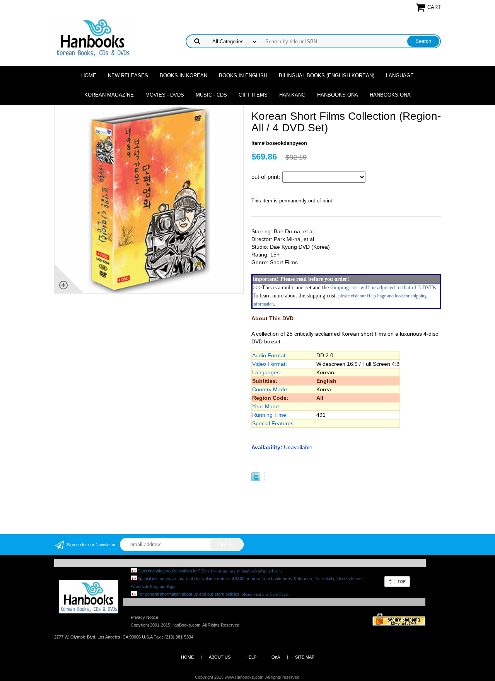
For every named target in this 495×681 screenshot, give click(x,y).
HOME (187, 657)
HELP (251, 657)
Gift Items (253, 95)
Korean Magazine (109, 95)
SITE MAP (304, 657)
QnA (275, 657)
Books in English (243, 75)
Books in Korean (183, 75)
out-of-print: (266, 176)
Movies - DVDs (164, 95)
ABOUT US (219, 657)
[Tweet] (255, 479)
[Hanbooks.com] (92, 37)
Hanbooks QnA (337, 95)
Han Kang (292, 95)
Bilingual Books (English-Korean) (326, 75)
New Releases (128, 75)
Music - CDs (211, 95)
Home (88, 75)
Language (400, 75)
